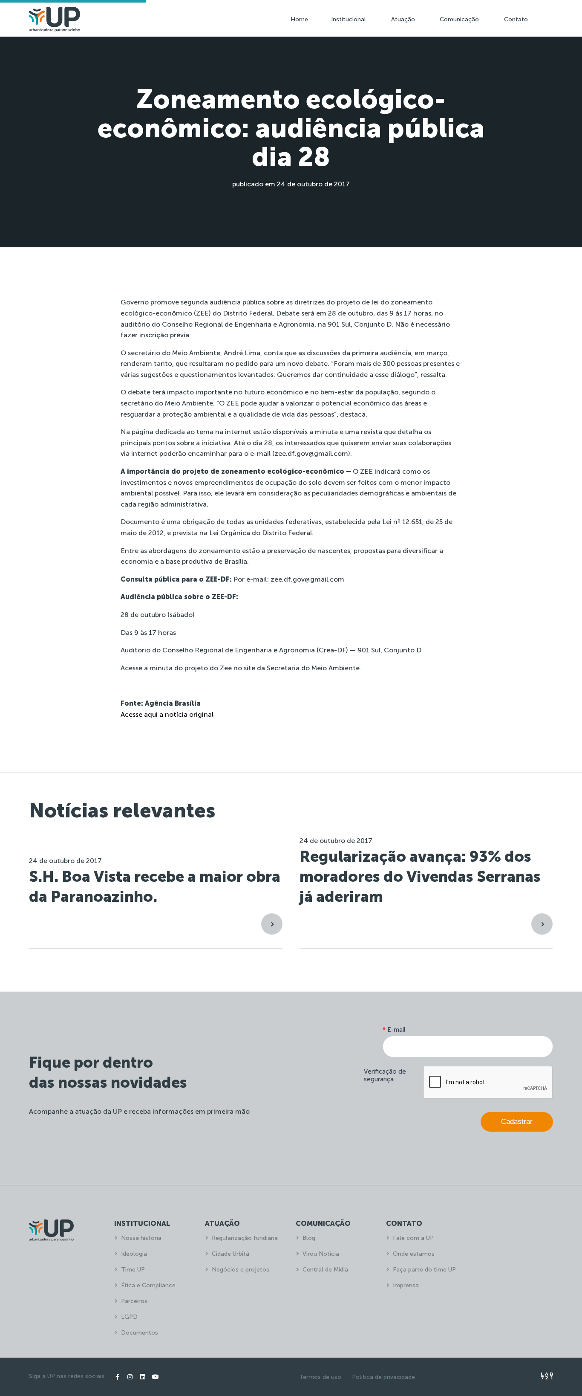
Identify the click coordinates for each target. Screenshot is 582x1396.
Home (299, 19)
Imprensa (406, 1285)
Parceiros (134, 1301)
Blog (309, 1238)
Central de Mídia (325, 1269)
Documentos (139, 1332)
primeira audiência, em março (399, 353)
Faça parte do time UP (424, 1269)
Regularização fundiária (245, 1238)
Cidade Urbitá (230, 1253)
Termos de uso (320, 1377)
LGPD (129, 1317)
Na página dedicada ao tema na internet (186, 432)
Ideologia (134, 1253)
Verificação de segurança (385, 1075)
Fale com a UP (413, 1238)
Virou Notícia (321, 1253)
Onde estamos (414, 1253)
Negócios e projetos (240, 1269)
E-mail (394, 1030)
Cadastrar (517, 1122)
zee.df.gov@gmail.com (311, 453)
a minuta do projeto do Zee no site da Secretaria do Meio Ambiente (252, 668)
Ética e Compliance (148, 1285)
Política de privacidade (383, 1377)
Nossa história (141, 1238)
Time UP (133, 1269)
